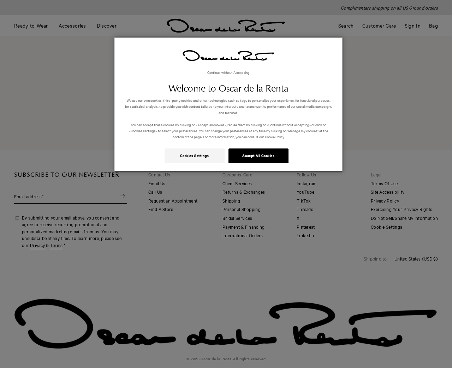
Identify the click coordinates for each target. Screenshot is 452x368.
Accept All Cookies (258, 155)
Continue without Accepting (228, 72)
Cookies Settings (194, 155)
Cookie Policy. (274, 136)
